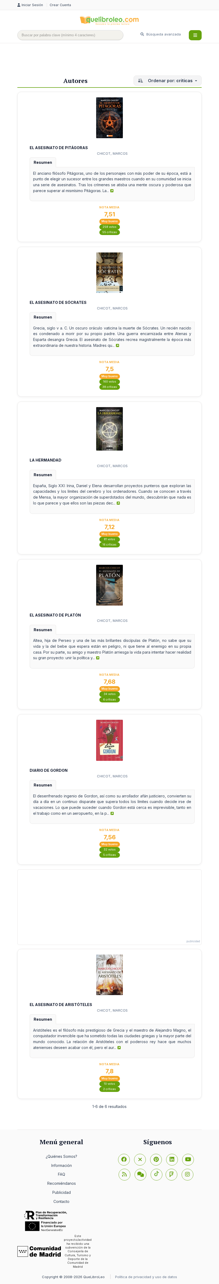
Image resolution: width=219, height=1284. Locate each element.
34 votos (110, 694)
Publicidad (61, 1192)
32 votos (110, 849)
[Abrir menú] (195, 35)
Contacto (61, 1201)
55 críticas (109, 232)
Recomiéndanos (61, 1183)
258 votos (109, 227)
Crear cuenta (60, 5)
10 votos (109, 1084)
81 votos (109, 539)
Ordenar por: (170, 80)
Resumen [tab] (43, 162)
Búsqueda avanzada (163, 34)
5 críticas (109, 855)
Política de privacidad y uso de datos (146, 1277)
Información (61, 1165)
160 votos (109, 381)
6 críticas (109, 699)
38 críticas (109, 387)
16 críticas (109, 544)
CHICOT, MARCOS (112, 153)
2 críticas (109, 1089)
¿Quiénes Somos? (61, 1156)
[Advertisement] (114, 61)
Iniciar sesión (33, 5)
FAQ (61, 1174)
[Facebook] (124, 1160)
